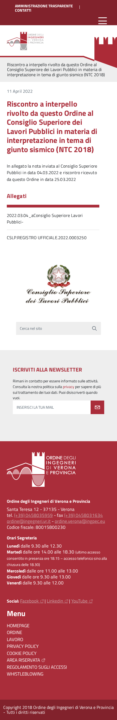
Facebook (29, 600)
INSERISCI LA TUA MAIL (35, 407)
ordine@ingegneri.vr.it (29, 521)
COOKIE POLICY (21, 653)
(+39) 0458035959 (33, 515)
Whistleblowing (25, 673)
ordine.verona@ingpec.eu (80, 521)
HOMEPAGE (18, 625)
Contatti (23, 10)
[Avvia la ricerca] (94, 328)
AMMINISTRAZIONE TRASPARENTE (44, 6)
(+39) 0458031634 (83, 515)
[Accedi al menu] (102, 21)
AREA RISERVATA (23, 660)
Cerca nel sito (31, 328)
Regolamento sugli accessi (37, 667)
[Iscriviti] (97, 407)
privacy (68, 387)
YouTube (79, 600)
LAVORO (15, 639)
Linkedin (55, 600)
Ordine (14, 632)
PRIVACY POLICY (23, 646)
